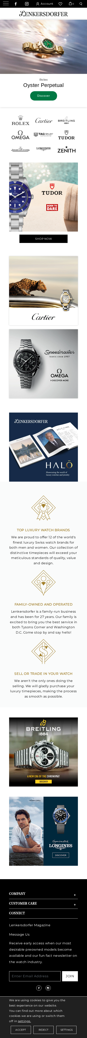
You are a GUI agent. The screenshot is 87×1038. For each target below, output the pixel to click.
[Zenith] (66, 149)
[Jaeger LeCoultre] (20, 149)
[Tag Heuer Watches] (43, 134)
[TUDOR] (66, 134)
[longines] (43, 831)
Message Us (19, 934)
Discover (43, 95)
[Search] (81, 4)
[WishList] (60, 4)
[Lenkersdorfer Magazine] (43, 447)
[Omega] (20, 134)
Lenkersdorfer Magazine (29, 925)
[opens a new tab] (16, 4)
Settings (66, 1029)
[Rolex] (20, 120)
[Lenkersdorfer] (43, 13)
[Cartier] (43, 120)
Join (70, 976)
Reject (43, 1029)
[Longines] (43, 149)
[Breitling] (66, 120)
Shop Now (43, 238)
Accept (20, 1029)
